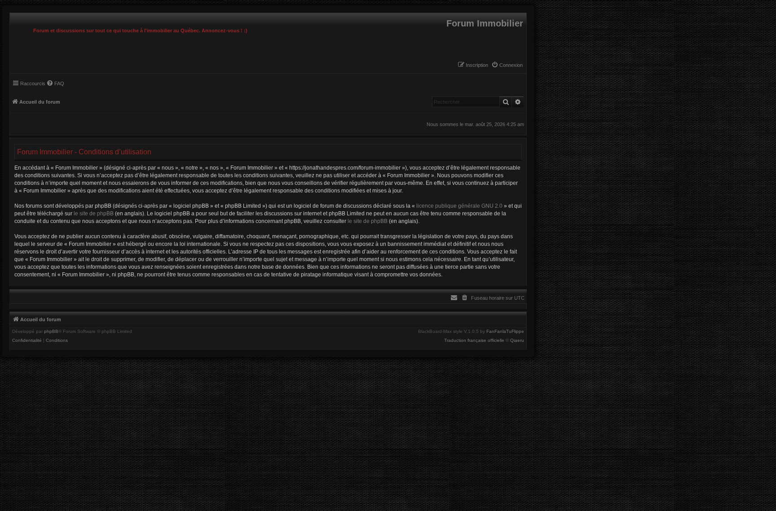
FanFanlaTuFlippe (505, 331)
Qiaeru (517, 340)
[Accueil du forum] (12, 15)
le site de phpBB (94, 213)
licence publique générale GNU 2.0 (459, 206)
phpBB (51, 331)
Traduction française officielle (474, 340)
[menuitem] (507, 65)
